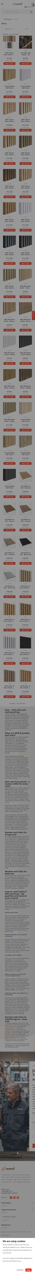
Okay (28, 1270)
